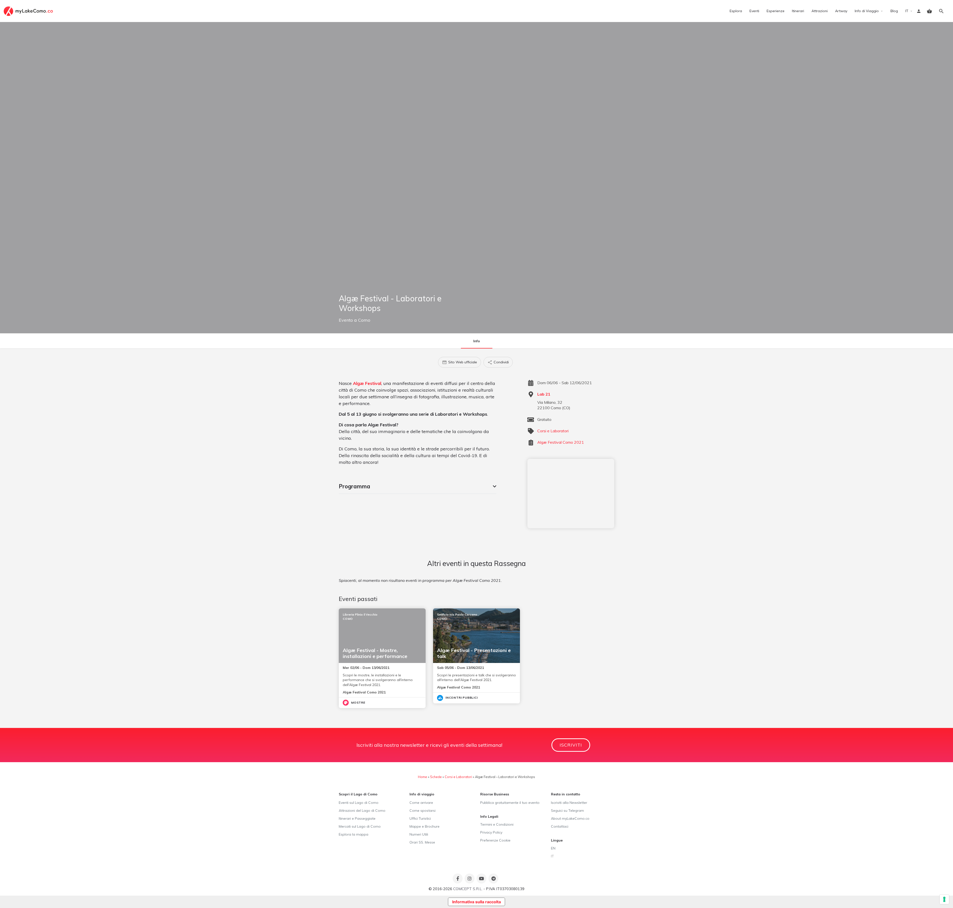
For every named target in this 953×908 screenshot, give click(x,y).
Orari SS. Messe (422, 842)
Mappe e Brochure (424, 826)
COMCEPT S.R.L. (467, 888)
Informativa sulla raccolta (476, 901)
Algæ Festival (367, 383)
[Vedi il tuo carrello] (929, 11)
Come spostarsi (422, 810)
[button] (417, 486)
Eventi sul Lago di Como (358, 802)
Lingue (557, 840)
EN (553, 848)
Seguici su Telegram (567, 810)
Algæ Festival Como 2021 (560, 442)
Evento (346, 320)
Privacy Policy (491, 832)
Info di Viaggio (867, 11)
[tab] (417, 486)
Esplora (736, 11)
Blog (894, 11)
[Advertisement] (570, 493)
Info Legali (489, 816)
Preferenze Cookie (495, 840)
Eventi (754, 11)
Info (476, 341)
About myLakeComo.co (570, 818)
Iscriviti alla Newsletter (569, 802)
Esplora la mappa (353, 834)
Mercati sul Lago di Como (360, 826)
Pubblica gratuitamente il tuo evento (510, 802)
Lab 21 (543, 394)
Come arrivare (421, 802)
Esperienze (775, 11)
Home (422, 777)
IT (906, 11)
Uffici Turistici (420, 818)
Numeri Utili (418, 834)
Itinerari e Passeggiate (357, 818)
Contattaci (559, 826)
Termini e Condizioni (496, 824)
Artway (841, 11)
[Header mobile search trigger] (941, 11)
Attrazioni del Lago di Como (362, 810)
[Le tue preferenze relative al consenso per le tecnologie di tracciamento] (944, 899)
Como (364, 320)
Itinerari (798, 11)
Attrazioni (820, 11)
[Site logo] (29, 10)
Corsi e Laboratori (553, 430)
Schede (436, 777)
